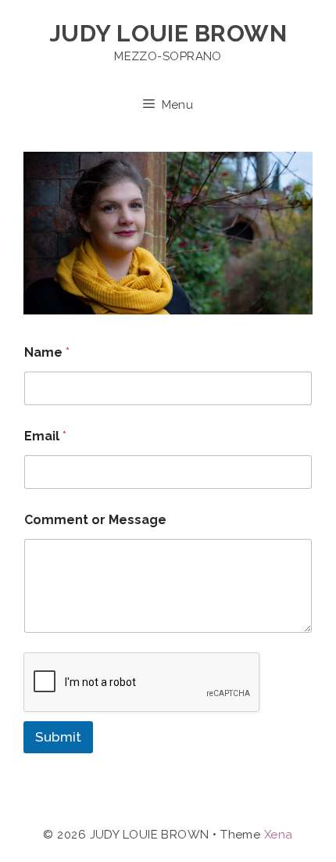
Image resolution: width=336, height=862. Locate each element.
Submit (58, 737)
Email (45, 436)
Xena (278, 835)
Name (47, 352)
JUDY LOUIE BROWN (168, 33)
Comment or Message (95, 519)
